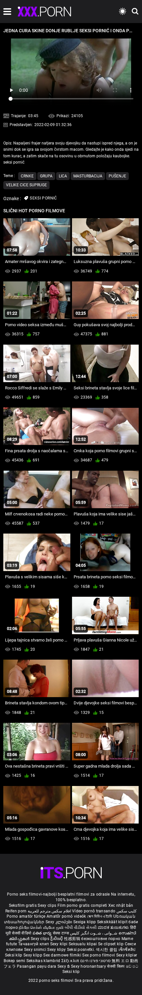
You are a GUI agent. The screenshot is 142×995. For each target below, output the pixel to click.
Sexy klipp (33, 955)
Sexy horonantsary (89, 966)
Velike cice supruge (26, 185)
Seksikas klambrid (43, 960)
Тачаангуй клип (34, 944)
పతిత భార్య (43, 933)
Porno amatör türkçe (26, 916)
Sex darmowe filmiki (62, 955)
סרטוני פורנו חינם (95, 960)
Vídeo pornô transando (93, 911)
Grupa (46, 176)
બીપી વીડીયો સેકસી (81, 927)
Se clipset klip (111, 944)
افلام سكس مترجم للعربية (49, 911)
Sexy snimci (36, 949)
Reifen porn (15, 911)
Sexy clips (47, 905)
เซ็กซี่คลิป (127, 949)
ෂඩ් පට (132, 966)
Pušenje (117, 176)
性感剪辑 (73, 938)
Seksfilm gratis (23, 905)
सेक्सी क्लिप (116, 966)
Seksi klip (14, 955)
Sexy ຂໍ (64, 966)
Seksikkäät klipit (112, 922)
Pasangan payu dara (37, 966)
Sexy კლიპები (59, 922)
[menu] (7, 11)
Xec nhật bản (120, 905)
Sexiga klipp (85, 922)
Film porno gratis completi (82, 905)
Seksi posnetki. (81, 949)
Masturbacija (87, 176)
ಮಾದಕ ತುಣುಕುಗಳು (114, 927)
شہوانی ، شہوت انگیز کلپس (94, 933)
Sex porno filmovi (98, 955)
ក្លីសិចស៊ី (57, 938)
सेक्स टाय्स (61, 933)
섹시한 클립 (107, 949)
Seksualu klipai (83, 944)
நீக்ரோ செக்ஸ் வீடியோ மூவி (41, 927)
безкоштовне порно (100, 938)
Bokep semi (14, 960)
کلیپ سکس (127, 911)
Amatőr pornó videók (66, 916)
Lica (63, 176)
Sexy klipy (57, 949)
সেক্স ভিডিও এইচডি (99, 916)
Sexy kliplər (126, 955)
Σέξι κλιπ (70, 960)
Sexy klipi (59, 944)
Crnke (27, 176)
